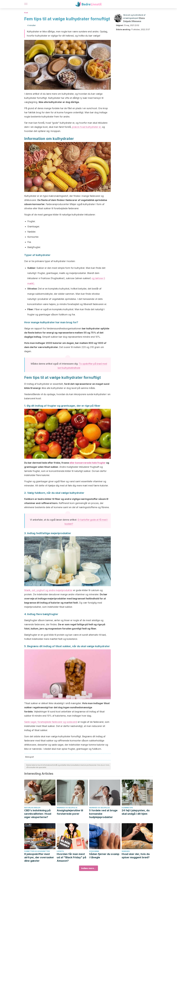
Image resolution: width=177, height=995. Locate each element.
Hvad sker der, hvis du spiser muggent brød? (136, 855)
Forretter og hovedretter (37, 851)
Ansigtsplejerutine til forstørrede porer (70, 812)
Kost (26, 13)
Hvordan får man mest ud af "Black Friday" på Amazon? (71, 857)
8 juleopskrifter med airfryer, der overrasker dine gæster (39, 857)
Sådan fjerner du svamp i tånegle (104, 855)
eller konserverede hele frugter (87, 462)
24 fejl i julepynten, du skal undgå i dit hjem (136, 812)
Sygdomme (94, 851)
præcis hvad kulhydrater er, (86, 127)
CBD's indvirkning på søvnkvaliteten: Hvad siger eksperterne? (37, 814)
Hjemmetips (127, 808)
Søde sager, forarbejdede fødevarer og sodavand (50, 722)
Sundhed (126, 851)
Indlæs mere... (88, 868)
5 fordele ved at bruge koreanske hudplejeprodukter (103, 814)
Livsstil (60, 851)
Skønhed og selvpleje (67, 808)
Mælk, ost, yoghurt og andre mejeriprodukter (48, 590)
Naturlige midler (32, 808)
